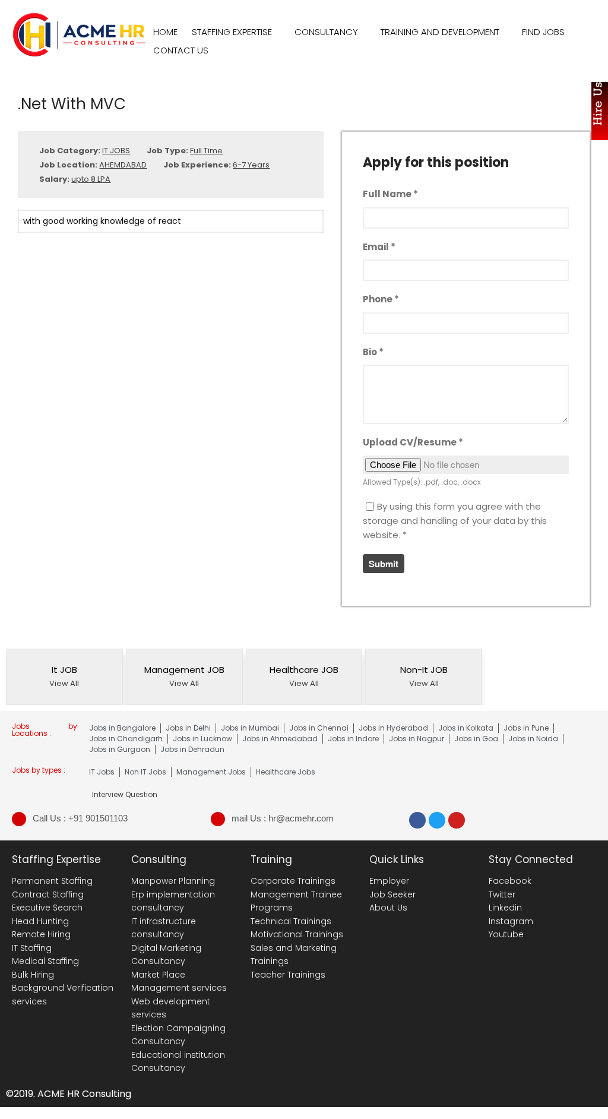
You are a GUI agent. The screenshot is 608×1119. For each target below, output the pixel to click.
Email (379, 247)
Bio (373, 352)
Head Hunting (40, 921)
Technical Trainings (291, 921)
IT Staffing (32, 948)
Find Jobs (543, 32)
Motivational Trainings (297, 934)
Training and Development (440, 32)
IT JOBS (116, 150)
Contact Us (180, 50)
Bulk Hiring (33, 975)
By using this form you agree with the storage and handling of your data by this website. (455, 520)
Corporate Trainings (293, 881)
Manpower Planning (173, 881)
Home (165, 32)
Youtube (506, 934)
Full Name (390, 194)
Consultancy (326, 32)
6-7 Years (251, 164)
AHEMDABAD (123, 164)
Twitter (502, 894)
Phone (381, 299)
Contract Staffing (48, 894)
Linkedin (505, 907)
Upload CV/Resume (413, 442)
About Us (388, 907)
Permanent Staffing (52, 881)
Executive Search (47, 907)
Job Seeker (392, 894)
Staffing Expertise (232, 32)
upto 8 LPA (90, 179)
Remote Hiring (41, 934)
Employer (389, 881)
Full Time (206, 150)
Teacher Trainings (288, 975)
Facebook (510, 881)
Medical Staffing (45, 961)
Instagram (511, 921)
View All (64, 683)
